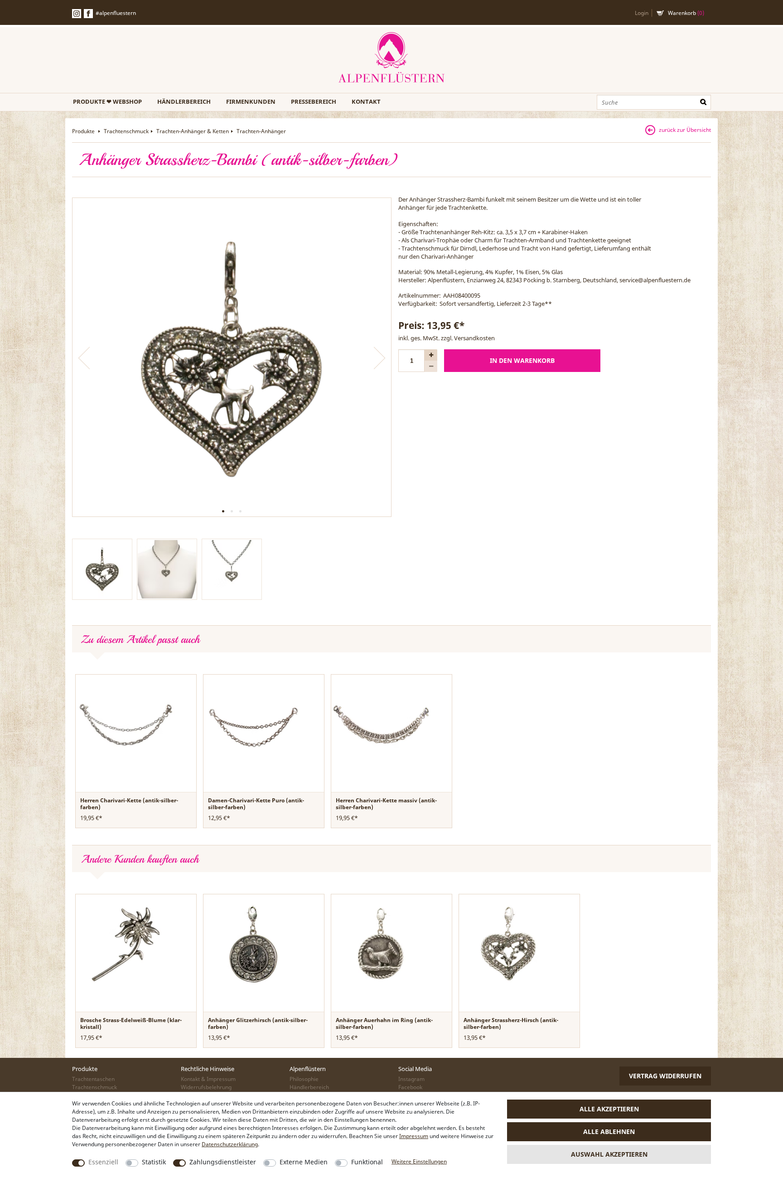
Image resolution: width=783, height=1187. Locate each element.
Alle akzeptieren (609, 1109)
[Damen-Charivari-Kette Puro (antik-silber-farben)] (253, 724)
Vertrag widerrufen (665, 1075)
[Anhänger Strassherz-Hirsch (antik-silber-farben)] (509, 944)
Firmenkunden (251, 101)
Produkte (84, 131)
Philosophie (304, 1079)
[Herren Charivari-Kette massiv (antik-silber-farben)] (381, 724)
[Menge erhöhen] (431, 355)
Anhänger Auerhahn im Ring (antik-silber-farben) (384, 1023)
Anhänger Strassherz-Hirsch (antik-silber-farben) (511, 1023)
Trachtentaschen (93, 1079)
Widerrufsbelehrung (206, 1087)
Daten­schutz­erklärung (230, 1144)
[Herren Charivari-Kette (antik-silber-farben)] (125, 724)
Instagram (411, 1079)
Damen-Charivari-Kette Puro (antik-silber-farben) (256, 803)
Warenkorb (686, 13)
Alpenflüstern (391, 58)
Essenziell (103, 1162)
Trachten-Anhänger (261, 131)
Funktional (367, 1162)
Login (641, 13)
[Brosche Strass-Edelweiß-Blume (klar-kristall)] (125, 944)
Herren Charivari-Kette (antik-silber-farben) (129, 803)
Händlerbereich (184, 101)
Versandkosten (474, 338)
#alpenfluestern (116, 13)
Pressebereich (313, 101)
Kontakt (366, 101)
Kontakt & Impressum (208, 1079)
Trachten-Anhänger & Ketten (192, 131)
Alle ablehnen (609, 1131)
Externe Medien (304, 1162)
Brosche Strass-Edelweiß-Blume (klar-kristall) (131, 1023)
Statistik (154, 1162)
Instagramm (76, 13)
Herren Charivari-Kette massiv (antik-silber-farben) (386, 803)
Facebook (88, 13)
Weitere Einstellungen (419, 1161)
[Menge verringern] (431, 366)
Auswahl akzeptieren (609, 1154)
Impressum (413, 1136)
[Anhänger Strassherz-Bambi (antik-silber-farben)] (231, 357)
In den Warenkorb (522, 360)
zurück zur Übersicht (685, 130)
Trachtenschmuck (126, 131)
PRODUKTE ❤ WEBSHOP (107, 101)
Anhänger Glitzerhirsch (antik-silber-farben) (258, 1023)
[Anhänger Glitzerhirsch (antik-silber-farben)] (253, 944)
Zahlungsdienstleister (222, 1162)
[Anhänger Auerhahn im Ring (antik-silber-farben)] (381, 944)
